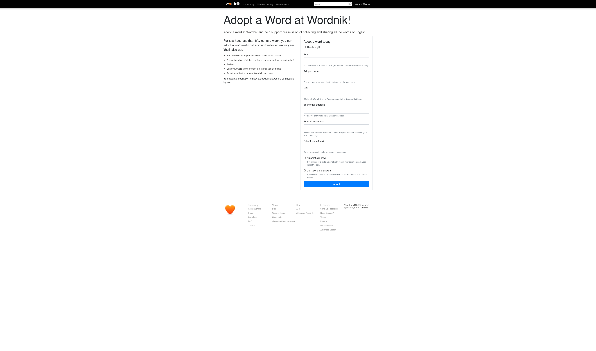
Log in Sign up (362, 3)
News (275, 205)
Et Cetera (325, 205)
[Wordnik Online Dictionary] (233, 3)
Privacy (323, 221)
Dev (298, 205)
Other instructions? (314, 141)
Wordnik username (314, 121)
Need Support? (327, 212)
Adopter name (311, 71)
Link (306, 88)
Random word (283, 4)
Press (250, 212)
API (298, 208)
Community (248, 4)
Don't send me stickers (319, 170)
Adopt (336, 184)
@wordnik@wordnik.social (283, 221)
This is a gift (313, 47)
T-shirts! (251, 225)
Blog (274, 208)
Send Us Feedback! (329, 208)
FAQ (250, 221)
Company (253, 205)
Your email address (314, 104)
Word (306, 54)
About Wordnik (254, 208)
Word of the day (265, 4)
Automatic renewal (317, 158)
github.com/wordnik (304, 212)
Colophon (252, 217)
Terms (323, 217)
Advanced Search (328, 229)
